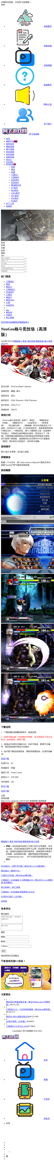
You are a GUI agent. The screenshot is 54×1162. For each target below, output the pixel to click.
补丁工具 (10, 204)
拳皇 (13, 169)
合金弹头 (15, 180)
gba (7, 310)
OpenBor (9, 162)
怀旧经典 (11, 164)
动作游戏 (10, 154)
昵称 (3, 937)
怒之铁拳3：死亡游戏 (10, 887)
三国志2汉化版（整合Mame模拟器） (17, 875)
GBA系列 (15, 193)
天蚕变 (9, 315)
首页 (8, 139)
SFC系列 (15, 196)
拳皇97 (9, 297)
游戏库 (9, 206)
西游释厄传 (16, 185)
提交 (3, 951)
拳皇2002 (10, 300)
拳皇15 (9, 287)
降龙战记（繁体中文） (11, 871)
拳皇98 (9, 312)
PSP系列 (14, 198)
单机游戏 (9, 322)
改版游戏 (10, 157)
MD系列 (14, 190)
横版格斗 (25, 322)
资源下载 (5, 759)
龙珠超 (4, 901)
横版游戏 (10, 147)
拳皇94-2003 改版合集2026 (17, 1016)
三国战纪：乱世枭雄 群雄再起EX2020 (17, 892)
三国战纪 (15, 177)
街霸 (13, 172)
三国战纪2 (10, 289)
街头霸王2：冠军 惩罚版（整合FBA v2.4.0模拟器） (23, 866)
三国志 (9, 295)
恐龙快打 (15, 183)
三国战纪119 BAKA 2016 (17, 1026)
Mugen (9, 160)
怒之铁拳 (10, 318)
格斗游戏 (10, 149)
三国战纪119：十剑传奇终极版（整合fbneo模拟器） (29, 1009)
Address (4, 946)
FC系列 (14, 188)
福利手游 (11, 141)
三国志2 (14, 175)
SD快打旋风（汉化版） (16, 1021)
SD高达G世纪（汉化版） (12, 896)
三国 (8, 303)
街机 (13, 167)
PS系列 (14, 201)
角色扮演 (10, 144)
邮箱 (3, 941)
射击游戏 (10, 152)
